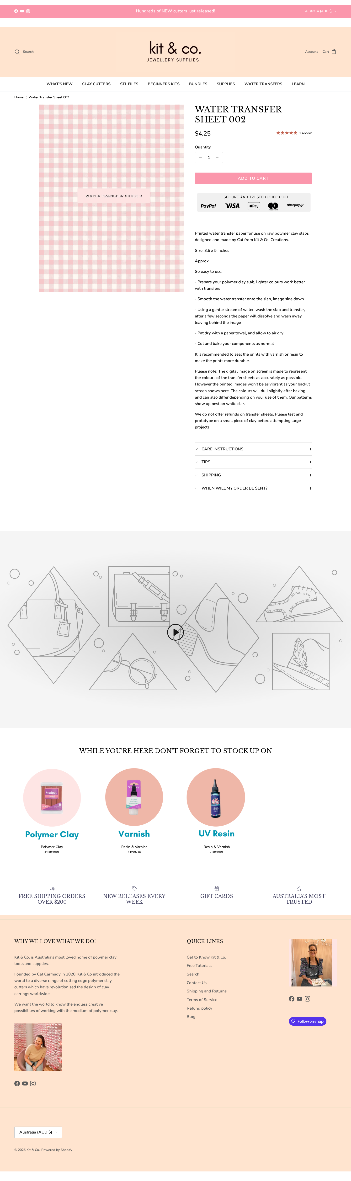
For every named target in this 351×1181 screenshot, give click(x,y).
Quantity (203, 147)
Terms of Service (202, 999)
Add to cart (253, 178)
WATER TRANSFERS (263, 84)
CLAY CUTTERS (96, 84)
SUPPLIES (226, 84)
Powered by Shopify (56, 1150)
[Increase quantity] (218, 157)
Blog (191, 1016)
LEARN (298, 84)
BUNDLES (198, 84)
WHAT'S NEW (60, 84)
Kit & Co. (33, 1150)
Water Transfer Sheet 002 (49, 97)
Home (19, 97)
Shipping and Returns (207, 991)
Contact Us (197, 983)
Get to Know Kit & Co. (206, 957)
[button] (175, 632)
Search (193, 974)
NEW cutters (174, 11)
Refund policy (199, 1008)
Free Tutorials (199, 965)
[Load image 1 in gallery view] (111, 198)
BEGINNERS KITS (164, 84)
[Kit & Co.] (175, 52)
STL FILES (129, 84)
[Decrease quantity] (199, 157)
